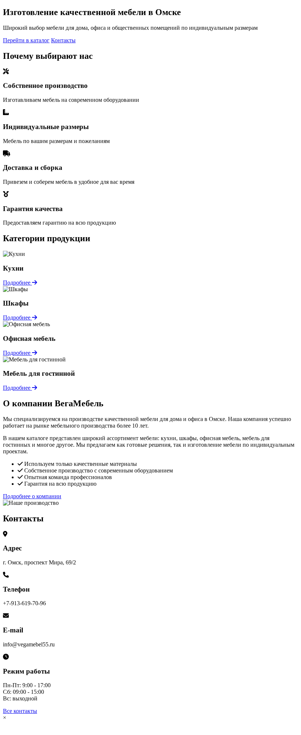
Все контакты (20, 711)
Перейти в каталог (26, 40)
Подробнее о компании (32, 496)
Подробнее (17, 282)
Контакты (63, 40)
